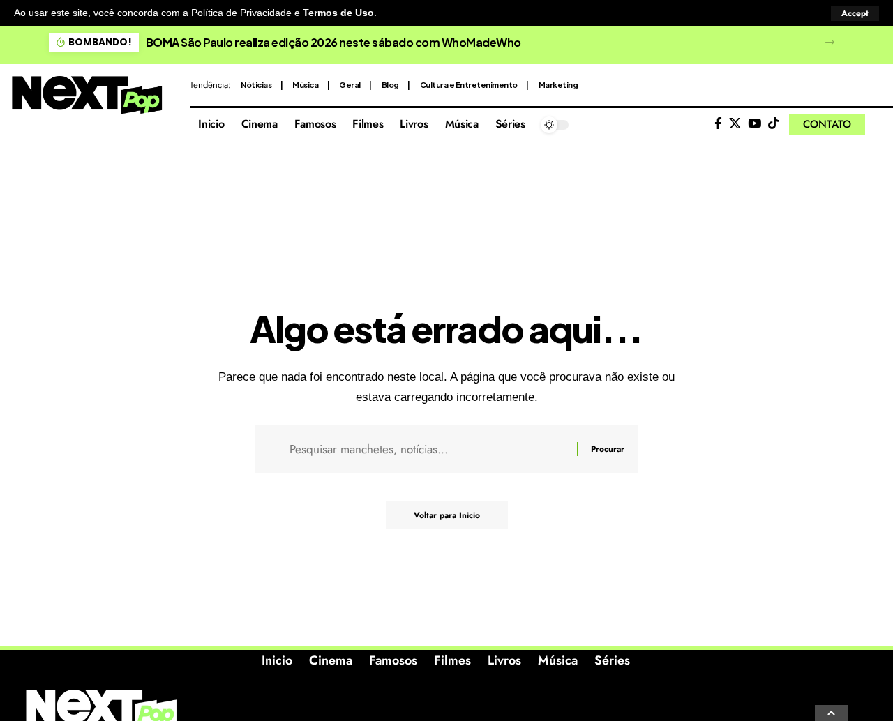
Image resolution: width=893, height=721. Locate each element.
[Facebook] (718, 124)
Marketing (558, 84)
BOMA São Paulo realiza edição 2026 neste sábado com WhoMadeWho (333, 42)
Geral (350, 84)
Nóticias (256, 84)
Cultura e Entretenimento (469, 84)
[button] (855, 13)
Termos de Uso (338, 13)
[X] (735, 124)
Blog (390, 84)
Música (305, 84)
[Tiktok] (773, 124)
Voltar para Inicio (447, 515)
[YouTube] (754, 124)
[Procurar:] (428, 449)
